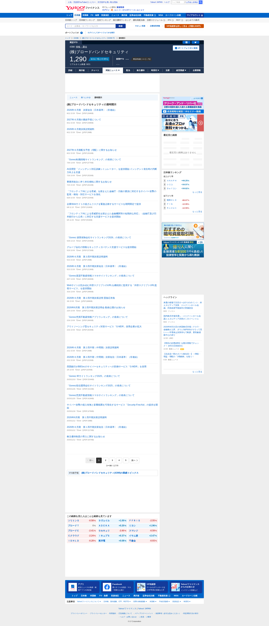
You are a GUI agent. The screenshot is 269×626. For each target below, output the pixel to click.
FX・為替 (95, 15)
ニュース (115, 15)
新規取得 (120, 7)
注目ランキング (104, 20)
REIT (178, 20)
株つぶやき (86, 97)
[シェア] (186, 42)
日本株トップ (71, 20)
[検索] (200, 2)
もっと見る (197, 192)
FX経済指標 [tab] (163, 601)
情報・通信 (81, 47)
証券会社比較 (135, 15)
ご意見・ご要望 (145, 617)
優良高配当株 (139, 20)
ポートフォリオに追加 (188, 48)
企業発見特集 (155, 26)
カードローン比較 (173, 15)
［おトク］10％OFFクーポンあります (128, 10)
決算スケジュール (155, 20)
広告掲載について (125, 613)
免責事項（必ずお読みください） (168, 613)
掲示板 (124, 15)
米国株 (85, 15)
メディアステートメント (143, 613)
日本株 (77, 15)
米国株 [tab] (152, 601)
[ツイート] (195, 42)
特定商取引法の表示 (190, 613)
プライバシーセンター (98, 613)
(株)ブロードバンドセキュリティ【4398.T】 (98, 38)
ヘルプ (167, 2)
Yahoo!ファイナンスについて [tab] (88, 601)
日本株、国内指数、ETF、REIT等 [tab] (116, 601)
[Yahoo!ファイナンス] (83, 6)
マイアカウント (194, 15)
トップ (69, 15)
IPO (169, 20)
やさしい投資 (140, 26)
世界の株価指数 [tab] (139, 601)
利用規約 (112, 613)
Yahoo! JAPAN (156, 2)
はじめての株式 (192, 20)
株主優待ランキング (122, 20)
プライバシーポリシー (79, 613)
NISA (160, 15)
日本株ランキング (87, 20)
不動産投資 (148, 15)
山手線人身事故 (192, 2)
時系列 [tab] (186, 601)
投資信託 (105, 15)
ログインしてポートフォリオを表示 (101, 33)
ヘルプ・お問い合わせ (128, 617)
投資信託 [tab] (175, 601)
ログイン (106, 10)
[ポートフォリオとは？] (81, 32)
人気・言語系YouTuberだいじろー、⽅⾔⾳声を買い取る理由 (93, 2)
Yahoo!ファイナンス (127, 608)
